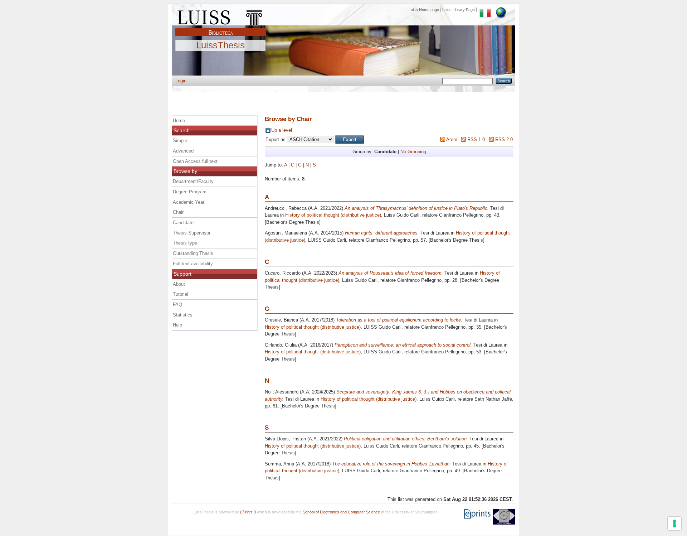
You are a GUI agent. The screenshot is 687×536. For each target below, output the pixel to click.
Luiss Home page (424, 10)
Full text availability (193, 263)
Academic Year (188, 202)
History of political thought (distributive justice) (333, 215)
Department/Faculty (193, 181)
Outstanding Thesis (193, 253)
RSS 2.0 (504, 139)
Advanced (183, 151)
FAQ (177, 304)
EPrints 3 (248, 512)
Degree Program (189, 191)
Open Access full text (195, 161)
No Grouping (413, 151)
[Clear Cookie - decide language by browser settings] (501, 10)
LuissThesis (220, 45)
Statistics (183, 315)
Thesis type (185, 243)
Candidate (183, 222)
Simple (180, 140)
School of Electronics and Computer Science (341, 512)
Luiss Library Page (458, 10)
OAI (504, 517)
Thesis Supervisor (191, 233)
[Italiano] (485, 10)
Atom (451, 139)
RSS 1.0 (476, 139)
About (179, 284)
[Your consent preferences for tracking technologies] (674, 523)
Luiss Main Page (220, 16)
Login (180, 80)
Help (177, 325)
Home (179, 120)
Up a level (281, 130)
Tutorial (180, 294)
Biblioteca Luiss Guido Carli (220, 28)
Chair (178, 212)
